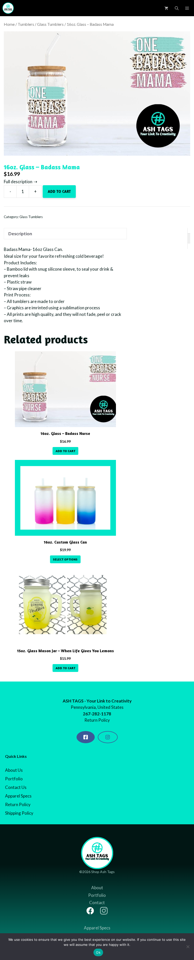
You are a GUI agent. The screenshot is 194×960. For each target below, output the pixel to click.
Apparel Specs (18, 796)
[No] (187, 946)
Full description (18, 181)
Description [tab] (20, 233)
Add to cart (59, 191)
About (97, 887)
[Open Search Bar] (177, 8)
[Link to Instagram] (104, 911)
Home (9, 24)
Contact (97, 902)
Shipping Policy (19, 813)
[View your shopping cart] (166, 8)
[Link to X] (90, 911)
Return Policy (18, 804)
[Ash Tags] (8, 8)
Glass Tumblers (50, 24)
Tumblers (26, 24)
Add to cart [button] (65, 451)
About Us (14, 770)
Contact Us (16, 787)
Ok (98, 952)
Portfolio (14, 778)
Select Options (65, 559)
